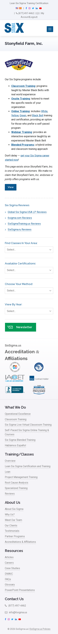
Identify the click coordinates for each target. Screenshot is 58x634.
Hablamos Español (15, 445)
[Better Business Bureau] (15, 393)
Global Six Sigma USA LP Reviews (27, 212)
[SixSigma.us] (13, 28)
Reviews (10, 493)
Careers (9, 562)
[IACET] (15, 382)
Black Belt (37, 115)
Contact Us (14, 599)
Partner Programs (15, 536)
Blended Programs (22, 144)
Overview (10, 460)
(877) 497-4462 (26, 13)
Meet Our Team (13, 520)
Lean (7, 471)
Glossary (10, 584)
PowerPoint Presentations (20, 590)
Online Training (20, 111)
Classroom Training (23, 86)
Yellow (15, 115)
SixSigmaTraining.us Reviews (24, 223)
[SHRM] (39, 393)
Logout (33, 17)
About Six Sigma (14, 509)
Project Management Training (21, 477)
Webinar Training (21, 132)
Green (23, 115)
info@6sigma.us (17, 612)
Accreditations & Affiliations (20, 541)
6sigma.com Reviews (20, 217)
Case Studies (12, 568)
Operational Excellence (18, 413)
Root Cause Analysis (16, 482)
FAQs (8, 579)
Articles (9, 557)
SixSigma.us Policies (40, 629)
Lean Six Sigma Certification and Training (27, 466)
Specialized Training (16, 488)
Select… (11, 249)
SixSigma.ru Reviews (19, 229)
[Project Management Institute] (15, 371)
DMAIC (9, 573)
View (11, 187)
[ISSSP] (39, 371)
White (44, 111)
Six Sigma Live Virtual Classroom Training (28, 424)
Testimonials (12, 530)
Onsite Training (20, 98)
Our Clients (11, 525)
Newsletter (24, 327)
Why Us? (10, 514)
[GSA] (39, 382)
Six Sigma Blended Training (20, 439)
